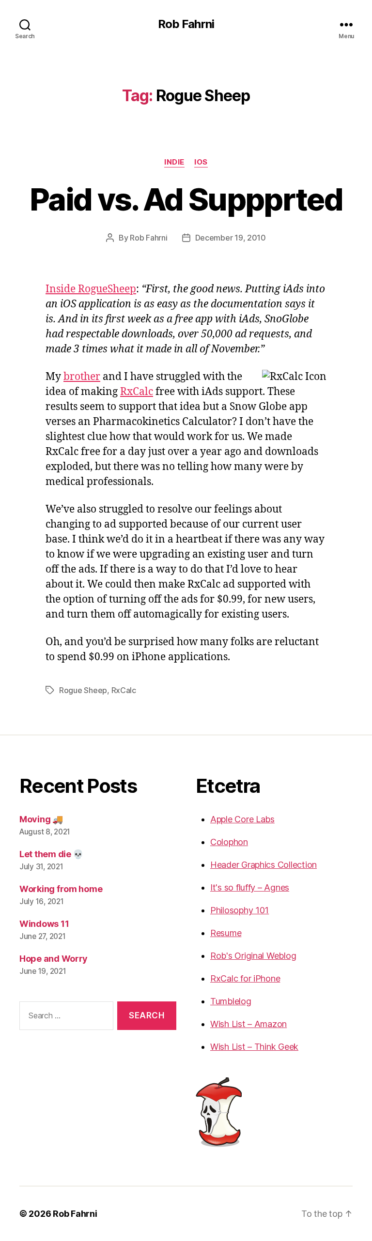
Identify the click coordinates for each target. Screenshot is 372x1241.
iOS (201, 162)
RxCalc (136, 391)
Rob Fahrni (186, 24)
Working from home (60, 889)
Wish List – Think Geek (254, 1047)
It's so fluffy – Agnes (249, 887)
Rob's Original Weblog (253, 956)
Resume (225, 933)
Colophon (229, 842)
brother (81, 376)
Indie (174, 162)
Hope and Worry (53, 958)
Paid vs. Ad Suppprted (186, 199)
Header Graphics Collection (263, 865)
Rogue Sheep (83, 690)
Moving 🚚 (41, 819)
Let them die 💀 (51, 854)
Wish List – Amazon (248, 1024)
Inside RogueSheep (91, 289)
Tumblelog (230, 1001)
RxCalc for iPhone (245, 978)
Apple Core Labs (242, 819)
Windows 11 (44, 924)
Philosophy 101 (239, 910)
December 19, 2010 (230, 237)
